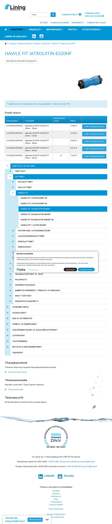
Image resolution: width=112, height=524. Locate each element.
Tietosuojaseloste (56, 517)
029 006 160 (11, 518)
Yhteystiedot (91, 29)
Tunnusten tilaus (96, 22)
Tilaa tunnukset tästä (17, 372)
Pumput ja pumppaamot (24, 324)
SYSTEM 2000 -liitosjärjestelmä (34, 230)
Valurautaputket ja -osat (29, 274)
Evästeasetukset (56, 509)
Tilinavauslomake (59, 22)
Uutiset (44, 22)
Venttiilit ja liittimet (24, 43)
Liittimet (36, 43)
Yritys (72, 29)
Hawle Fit (45, 43)
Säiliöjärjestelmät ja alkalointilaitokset (35, 330)
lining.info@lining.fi (87, 461)
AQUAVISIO (17, 352)
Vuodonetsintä (20, 307)
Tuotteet (17, 29)
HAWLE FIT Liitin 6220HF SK (34, 203)
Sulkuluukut (19, 313)
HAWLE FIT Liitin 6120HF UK (34, 198)
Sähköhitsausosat (25, 285)
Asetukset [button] (70, 269)
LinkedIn (49, 476)
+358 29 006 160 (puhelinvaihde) (62, 461)
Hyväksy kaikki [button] (86, 269)
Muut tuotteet (23, 296)
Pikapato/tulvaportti (26, 301)
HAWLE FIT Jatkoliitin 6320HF (63, 43)
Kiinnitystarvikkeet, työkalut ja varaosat (37, 290)
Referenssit (54, 29)
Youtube (69, 476)
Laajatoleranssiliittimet (31, 236)
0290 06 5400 (73, 466)
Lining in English (15, 36)
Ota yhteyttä (35, 519)
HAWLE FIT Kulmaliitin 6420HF (36, 214)
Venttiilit (20, 171)
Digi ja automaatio (22, 318)
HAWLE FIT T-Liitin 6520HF (33, 225)
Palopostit (21, 279)
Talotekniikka (19, 341)
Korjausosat (25, 247)
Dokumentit (78, 22)
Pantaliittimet (26, 241)
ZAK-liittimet (25, 187)
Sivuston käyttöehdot (56, 514)
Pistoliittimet (25, 182)
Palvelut (35, 29)
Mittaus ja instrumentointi (27, 347)
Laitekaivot (18, 335)
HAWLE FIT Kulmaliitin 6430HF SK (37, 220)
